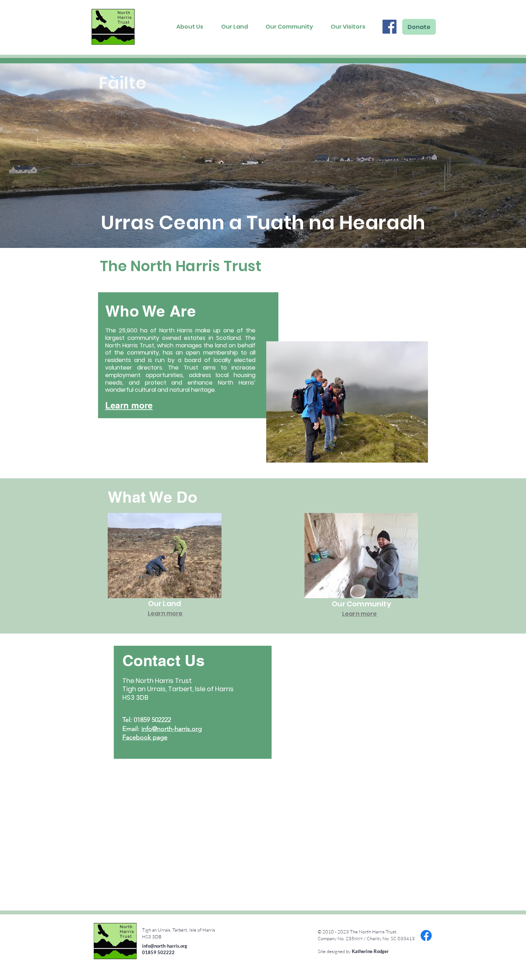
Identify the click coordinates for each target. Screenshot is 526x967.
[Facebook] (389, 27)
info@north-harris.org (171, 729)
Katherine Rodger (370, 951)
